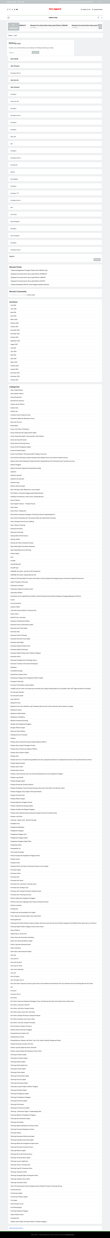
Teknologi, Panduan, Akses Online (20, 1179)
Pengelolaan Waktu (16, 845)
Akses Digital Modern (17, 390)
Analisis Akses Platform (17, 404)
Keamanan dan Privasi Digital (19, 628)
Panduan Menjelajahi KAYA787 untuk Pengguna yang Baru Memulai (30, 284)
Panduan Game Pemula (17, 770)
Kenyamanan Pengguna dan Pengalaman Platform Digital (27, 678)
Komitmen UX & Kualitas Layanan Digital (22, 685)
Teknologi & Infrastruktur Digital (20, 1076)
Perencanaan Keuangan (17, 852)
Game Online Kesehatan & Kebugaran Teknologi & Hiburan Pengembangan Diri (33, 514)
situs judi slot (14, 958)
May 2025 (13, 355)
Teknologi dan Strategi (17, 1122)
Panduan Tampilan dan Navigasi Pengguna (23, 809)
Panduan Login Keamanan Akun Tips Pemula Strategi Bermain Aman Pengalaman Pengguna (37, 774)
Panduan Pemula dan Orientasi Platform (22, 784)
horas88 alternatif (16, 564)
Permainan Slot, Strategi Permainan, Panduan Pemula (26, 891)
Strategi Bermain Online (17, 1037)
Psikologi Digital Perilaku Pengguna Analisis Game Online (27, 926)
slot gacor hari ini (16, 73)
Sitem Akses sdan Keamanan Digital (21, 951)
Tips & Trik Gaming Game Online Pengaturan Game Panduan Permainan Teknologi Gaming (36, 1186)
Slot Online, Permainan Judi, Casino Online (23, 1019)
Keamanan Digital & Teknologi (19, 649)
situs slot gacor (15, 221)
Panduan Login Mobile (17, 777)
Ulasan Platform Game (17, 1214)
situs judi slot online (16, 966)
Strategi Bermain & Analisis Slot (20, 1033)
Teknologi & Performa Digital (19, 1101)
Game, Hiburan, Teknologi (18, 525)
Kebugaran (14, 667)
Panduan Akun (15, 756)
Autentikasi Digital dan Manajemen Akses (23, 418)
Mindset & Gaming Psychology (19, 720)
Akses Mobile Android (17, 393)
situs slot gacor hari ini (17, 980)
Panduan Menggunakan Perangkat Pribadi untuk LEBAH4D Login (29, 270)
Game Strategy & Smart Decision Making (22, 521)
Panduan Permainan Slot (18, 795)
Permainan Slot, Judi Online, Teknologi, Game (24, 884)
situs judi (13, 955)
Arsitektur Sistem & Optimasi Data (20, 415)
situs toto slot (15, 101)
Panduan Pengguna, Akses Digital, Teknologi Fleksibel (26, 791)
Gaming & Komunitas (17, 528)
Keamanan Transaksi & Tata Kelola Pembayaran (24, 663)
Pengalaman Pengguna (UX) (18, 834)
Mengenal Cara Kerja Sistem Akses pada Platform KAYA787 (76, 2)
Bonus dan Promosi (16, 422)
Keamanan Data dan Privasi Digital (20, 639)
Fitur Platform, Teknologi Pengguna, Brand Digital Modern (27, 493)
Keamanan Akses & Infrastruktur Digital (22, 624)
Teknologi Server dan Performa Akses (21, 1154)
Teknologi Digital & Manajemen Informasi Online (24, 1125)
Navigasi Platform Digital (18, 727)
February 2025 (15, 366)
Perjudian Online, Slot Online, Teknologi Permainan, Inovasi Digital (29, 866)
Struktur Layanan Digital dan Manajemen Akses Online (26, 1051)
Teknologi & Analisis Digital (18, 1054)
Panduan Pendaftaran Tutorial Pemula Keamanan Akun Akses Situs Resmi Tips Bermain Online (38, 788)
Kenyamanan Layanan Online (19, 674)
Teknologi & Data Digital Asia (19, 1065)
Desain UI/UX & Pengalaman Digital (21, 447)
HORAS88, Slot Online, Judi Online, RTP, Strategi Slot (25, 571)
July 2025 (13, 348)
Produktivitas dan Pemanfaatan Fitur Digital (23, 912)
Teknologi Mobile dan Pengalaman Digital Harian (24, 1143)
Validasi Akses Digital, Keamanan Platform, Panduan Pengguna (29, 1221)
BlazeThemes (70, 1234)
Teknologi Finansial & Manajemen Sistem (22, 1129)
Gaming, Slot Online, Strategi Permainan (22, 543)
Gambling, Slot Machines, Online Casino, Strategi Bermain (27, 496)
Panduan (13, 738)
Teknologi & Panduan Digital (19, 1090)
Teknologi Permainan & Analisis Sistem (22, 1147)
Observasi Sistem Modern (18, 731)
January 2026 (14, 326)
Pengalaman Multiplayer (17, 827)
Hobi (12, 557)
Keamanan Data (15, 631)
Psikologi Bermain (16, 919)
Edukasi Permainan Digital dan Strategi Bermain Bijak (26, 468)
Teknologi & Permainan (17, 1104)
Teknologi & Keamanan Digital (19, 1083)
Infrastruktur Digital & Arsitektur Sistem (22, 589)
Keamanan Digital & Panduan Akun (20, 646)
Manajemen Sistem (16, 710)
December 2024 (15, 373)
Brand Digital (14, 425)
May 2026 (13, 312)
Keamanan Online (16, 656)
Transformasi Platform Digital (19, 1197)
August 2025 (14, 344)
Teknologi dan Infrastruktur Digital (20, 1118)
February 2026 (15, 323)
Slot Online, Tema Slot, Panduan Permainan (23, 1022)
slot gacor (13, 94)
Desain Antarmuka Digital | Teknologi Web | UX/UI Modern (27, 436)
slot (12, 144)
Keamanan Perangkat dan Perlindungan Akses (24, 660)
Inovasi (13, 600)
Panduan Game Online (17, 767)
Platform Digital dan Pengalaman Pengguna (23, 898)
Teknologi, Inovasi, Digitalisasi (19, 1161)
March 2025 (14, 362)
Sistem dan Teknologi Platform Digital (21, 941)
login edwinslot (15, 699)
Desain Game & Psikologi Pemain (20, 443)
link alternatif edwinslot (17, 692)
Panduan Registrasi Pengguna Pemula (21, 802)
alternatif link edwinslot (17, 401)
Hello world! (31, 295)
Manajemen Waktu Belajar (18, 713)
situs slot (13, 136)
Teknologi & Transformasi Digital (20, 1108)
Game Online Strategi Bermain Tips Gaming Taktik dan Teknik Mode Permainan (33, 518)
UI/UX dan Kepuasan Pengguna (19, 1211)
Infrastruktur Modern (16, 592)
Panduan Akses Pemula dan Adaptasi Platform (24, 749)
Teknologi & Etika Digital (18, 1072)
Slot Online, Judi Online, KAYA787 (20, 1005)
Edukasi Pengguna (16, 465)
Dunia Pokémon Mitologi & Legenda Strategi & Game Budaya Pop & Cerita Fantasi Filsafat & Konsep (39, 457)
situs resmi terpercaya (17, 969)
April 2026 (13, 316)
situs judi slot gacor (16, 962)
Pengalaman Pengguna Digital (19, 838)
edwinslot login (15, 482)
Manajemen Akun (16, 703)
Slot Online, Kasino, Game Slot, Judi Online (23, 1012)
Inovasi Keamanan (16, 603)
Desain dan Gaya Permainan (19, 440)
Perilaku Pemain (15, 859)
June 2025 (13, 351)
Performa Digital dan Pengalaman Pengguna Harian (25, 855)
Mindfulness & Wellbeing (18, 717)
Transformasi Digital (16, 1193)
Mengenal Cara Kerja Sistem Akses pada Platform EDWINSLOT (29, 274)
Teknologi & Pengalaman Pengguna (21, 1097)
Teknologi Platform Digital (18, 1150)
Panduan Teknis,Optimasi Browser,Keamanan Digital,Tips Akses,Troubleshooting (34, 813)
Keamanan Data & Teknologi (19, 635)
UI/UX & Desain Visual (17, 1204)
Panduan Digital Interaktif (18, 763)
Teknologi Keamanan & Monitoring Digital (22, 1136)
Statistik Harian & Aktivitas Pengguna (21, 1030)
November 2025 (15, 334)
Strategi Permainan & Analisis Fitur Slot (22, 1044)
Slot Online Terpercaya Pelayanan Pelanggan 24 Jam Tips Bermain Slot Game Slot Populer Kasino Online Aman (42, 1001)
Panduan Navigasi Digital (18, 781)
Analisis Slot (14, 411)
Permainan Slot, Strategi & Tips (19, 887)
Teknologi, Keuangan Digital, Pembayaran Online (24, 1175)
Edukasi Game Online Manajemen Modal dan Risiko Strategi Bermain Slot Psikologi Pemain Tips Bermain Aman (43, 461)
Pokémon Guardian (16, 905)
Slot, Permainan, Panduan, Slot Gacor (21, 1026)
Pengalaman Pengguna (17, 831)
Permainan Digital (16, 870)
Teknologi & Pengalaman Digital (20, 1093)
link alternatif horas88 (17, 695)
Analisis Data (14, 408)
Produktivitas (14, 909)
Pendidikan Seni (15, 823)
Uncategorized (15, 1218)
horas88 (13, 560)
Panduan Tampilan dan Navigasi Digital (22, 806)
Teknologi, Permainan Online (19, 1182)
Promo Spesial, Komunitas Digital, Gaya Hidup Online (26, 916)
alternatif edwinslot (16, 397)
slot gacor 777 (15, 193)
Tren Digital (14, 1200)
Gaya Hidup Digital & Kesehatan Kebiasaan (23, 546)
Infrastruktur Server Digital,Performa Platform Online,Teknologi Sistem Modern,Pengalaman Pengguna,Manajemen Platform (46, 596)
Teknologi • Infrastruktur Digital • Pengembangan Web (26, 1111)
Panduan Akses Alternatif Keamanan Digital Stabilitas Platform (29, 742)
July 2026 (13, 305)
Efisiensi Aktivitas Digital (18, 486)
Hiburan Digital (15, 553)
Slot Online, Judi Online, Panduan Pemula (22, 1008)
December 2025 (15, 330)
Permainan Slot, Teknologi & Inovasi (21, 895)
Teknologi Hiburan (16, 1133)
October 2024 (14, 380)
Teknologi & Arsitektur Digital (19, 1058)
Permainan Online (16, 873)
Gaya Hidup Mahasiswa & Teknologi (21, 550)
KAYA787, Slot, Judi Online (18, 617)
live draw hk (14, 165)
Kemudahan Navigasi (17, 671)
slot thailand (14, 179)
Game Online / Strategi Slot (18, 511)
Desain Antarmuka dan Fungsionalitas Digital (23, 433)
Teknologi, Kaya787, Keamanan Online (21, 1168)
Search (11, 256)
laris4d (12, 172)
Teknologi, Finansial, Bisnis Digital (20, 1157)
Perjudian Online (15, 863)
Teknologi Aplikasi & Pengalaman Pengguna (23, 1115)
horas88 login (14, 568)
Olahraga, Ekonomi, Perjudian (19, 735)
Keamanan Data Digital (17, 642)
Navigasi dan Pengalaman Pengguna (21, 724)
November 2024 (15, 376)
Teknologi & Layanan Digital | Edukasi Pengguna (24, 1086)
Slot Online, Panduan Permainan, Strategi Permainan (25, 1015)
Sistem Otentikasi (16, 948)
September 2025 (15, 341)
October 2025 (14, 337)
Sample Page (53, 17)
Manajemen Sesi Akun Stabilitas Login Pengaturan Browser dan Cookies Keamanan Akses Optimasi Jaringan (42, 706)
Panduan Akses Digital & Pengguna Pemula (23, 745)
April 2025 (13, 358)
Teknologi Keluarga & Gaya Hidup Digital (22, 1140)
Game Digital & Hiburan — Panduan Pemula (23, 504)
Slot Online (14, 998)
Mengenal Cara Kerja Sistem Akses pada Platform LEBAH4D (27, 25)
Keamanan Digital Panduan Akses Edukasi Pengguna (26, 653)
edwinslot (13, 472)
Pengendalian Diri (16, 848)
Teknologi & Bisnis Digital (18, 1062)
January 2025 (14, 369)
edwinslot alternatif (16, 475)
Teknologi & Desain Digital (18, 1069)
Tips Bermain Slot (16, 1189)
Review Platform (15, 930)
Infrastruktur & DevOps (17, 585)
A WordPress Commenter (18, 295)
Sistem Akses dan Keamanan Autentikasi (22, 937)
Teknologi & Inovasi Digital (18, 1079)
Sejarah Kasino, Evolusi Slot (19, 934)
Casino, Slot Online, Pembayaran (20, 429)
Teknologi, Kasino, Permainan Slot (20, 1165)
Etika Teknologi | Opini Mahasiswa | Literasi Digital (25, 489)
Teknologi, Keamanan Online (19, 1172)
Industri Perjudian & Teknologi (19, 582)
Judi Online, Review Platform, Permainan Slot (23, 610)
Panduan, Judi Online (16, 816)
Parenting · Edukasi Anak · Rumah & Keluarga (23, 820)
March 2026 (14, 319)
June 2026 (13, 309)
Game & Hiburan (15, 500)
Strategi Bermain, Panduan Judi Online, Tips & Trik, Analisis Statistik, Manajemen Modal (36, 1040)
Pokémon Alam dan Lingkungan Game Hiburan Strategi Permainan (29, 902)
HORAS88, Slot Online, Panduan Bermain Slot (23, 575)
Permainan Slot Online (17, 880)
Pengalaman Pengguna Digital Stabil (21, 841)
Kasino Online (14, 614)
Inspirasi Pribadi (15, 607)
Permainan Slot (15, 877)
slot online (14, 214)
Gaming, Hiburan (15, 539)
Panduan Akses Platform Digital (20, 752)
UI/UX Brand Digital (16, 1207)
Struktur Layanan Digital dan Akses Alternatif (23, 1047)
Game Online (14, 507)
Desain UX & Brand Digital (18, 450)
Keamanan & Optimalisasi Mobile (20, 621)
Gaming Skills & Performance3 (19, 536)
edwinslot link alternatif (17, 479)
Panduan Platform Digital (18, 799)
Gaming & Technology (17, 532)
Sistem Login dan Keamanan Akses (21, 944)
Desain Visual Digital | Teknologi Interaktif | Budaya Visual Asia (29, 454)
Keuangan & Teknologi (17, 681)
